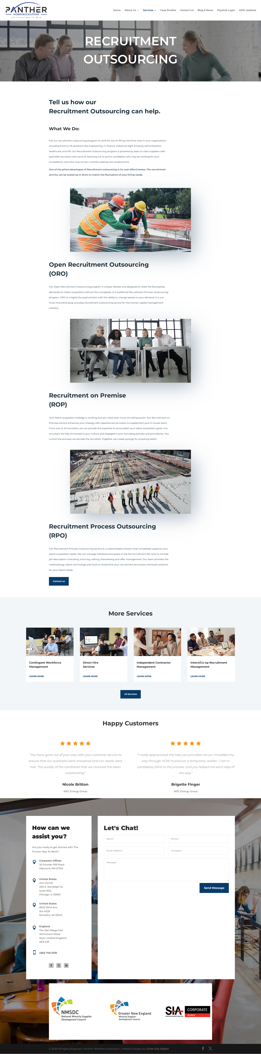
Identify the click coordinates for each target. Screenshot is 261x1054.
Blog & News (205, 10)
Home (117, 10)
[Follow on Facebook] (51, 965)
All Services (130, 694)
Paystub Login (226, 10)
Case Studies (168, 10)
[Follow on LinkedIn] (66, 965)
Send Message (214, 888)
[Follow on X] (58, 965)
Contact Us (187, 10)
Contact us (59, 581)
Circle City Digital (157, 1048)
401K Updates (247, 10)
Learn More (36, 676)
